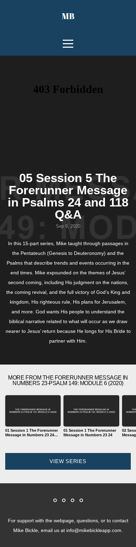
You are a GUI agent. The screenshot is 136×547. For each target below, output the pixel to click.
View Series (68, 461)
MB (68, 16)
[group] (33, 419)
